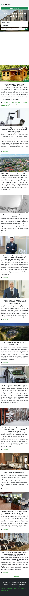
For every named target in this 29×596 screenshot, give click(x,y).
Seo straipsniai (4, 590)
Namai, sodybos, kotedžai (20, 102)
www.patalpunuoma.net (7, 586)
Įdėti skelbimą (15, 8)
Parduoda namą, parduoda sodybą (9, 104)
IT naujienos (22, 586)
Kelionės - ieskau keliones (7, 588)
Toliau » (16, 576)
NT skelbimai (6, 4)
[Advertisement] (14, 47)
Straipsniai (5, 151)
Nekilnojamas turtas (8, 102)
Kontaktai (22, 584)
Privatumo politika (13, 584)
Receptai (16, 586)
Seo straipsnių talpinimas (20, 588)
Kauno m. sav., (5, 105)
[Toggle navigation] (26, 4)
